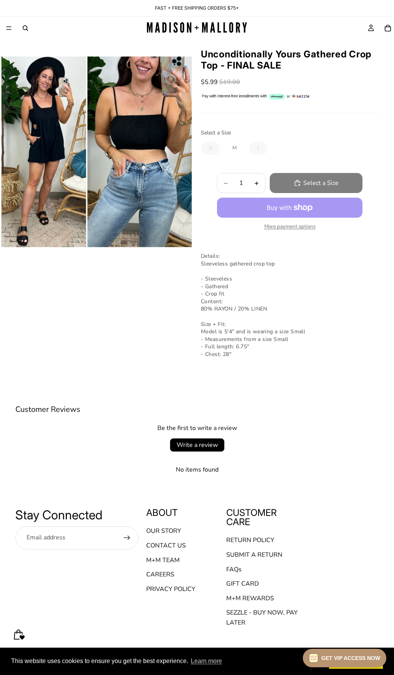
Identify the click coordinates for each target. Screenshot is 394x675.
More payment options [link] (290, 226)
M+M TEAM (163, 560)
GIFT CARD (242, 584)
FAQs (234, 569)
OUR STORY (163, 531)
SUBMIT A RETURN (254, 555)
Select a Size (216, 132)
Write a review (197, 445)
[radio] (210, 148)
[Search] (25, 28)
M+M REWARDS (250, 598)
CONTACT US (166, 545)
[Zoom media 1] (96, 152)
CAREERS (160, 575)
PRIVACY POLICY (170, 589)
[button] (344, 658)
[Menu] (9, 28)
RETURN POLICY (250, 540)
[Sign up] (127, 538)
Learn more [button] (206, 661)
